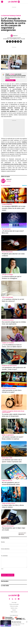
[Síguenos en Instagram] (15, 599)
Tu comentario (4, 555)
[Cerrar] (26, 622)
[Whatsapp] (15, 41)
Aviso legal (14, 602)
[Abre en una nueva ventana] (8, 618)
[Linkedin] (13, 41)
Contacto (14, 610)
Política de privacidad (14, 604)
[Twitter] (10, 41)
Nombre (3, 542)
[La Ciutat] (14, 2)
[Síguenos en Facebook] (9, 599)
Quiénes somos (14, 608)
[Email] (21, 41)
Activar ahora (9, 80)
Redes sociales (14, 611)
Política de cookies (14, 606)
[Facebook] (7, 41)
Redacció (15, 35)
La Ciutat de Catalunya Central (11, 15)
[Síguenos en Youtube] (18, 599)
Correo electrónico (5, 548)
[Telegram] (18, 41)
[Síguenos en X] (12, 599)
